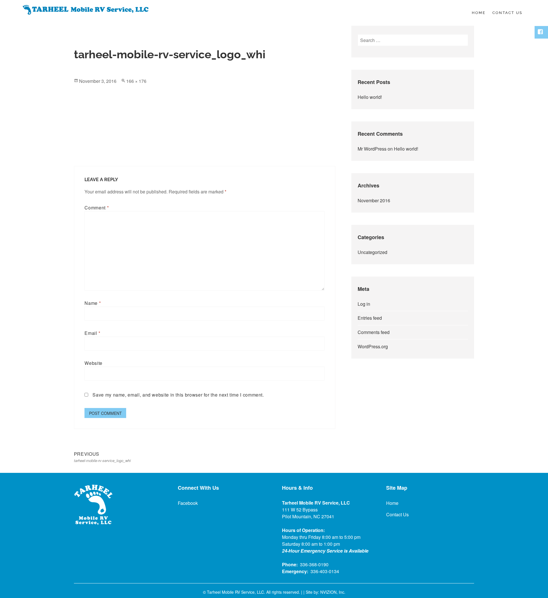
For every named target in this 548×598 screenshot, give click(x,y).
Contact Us (507, 13)
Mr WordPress (372, 148)
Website (93, 363)
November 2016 (374, 200)
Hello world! (370, 97)
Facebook (188, 503)
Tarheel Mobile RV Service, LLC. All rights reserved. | (255, 592)
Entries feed (370, 318)
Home (478, 13)
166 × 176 (136, 81)
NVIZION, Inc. (332, 592)
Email (92, 333)
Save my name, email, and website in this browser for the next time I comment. (178, 394)
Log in (364, 304)
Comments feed (374, 332)
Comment (96, 207)
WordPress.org (373, 346)
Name (92, 303)
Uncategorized (372, 252)
